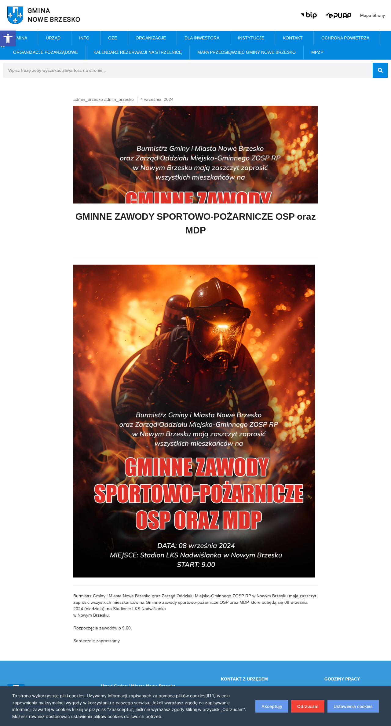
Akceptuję (271, 706)
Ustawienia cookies (353, 706)
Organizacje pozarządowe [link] (45, 52)
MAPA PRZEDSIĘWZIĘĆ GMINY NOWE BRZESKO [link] (246, 52)
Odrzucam (307, 706)
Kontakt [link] (293, 37)
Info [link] (84, 37)
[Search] (380, 70)
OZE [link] (112, 37)
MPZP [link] (317, 52)
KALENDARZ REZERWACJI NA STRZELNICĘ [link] (137, 52)
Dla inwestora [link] (202, 37)
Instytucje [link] (251, 37)
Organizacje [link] (151, 37)
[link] (8, 38)
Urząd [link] (53, 37)
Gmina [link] (20, 37)
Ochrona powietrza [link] (345, 37)
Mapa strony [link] (372, 15)
